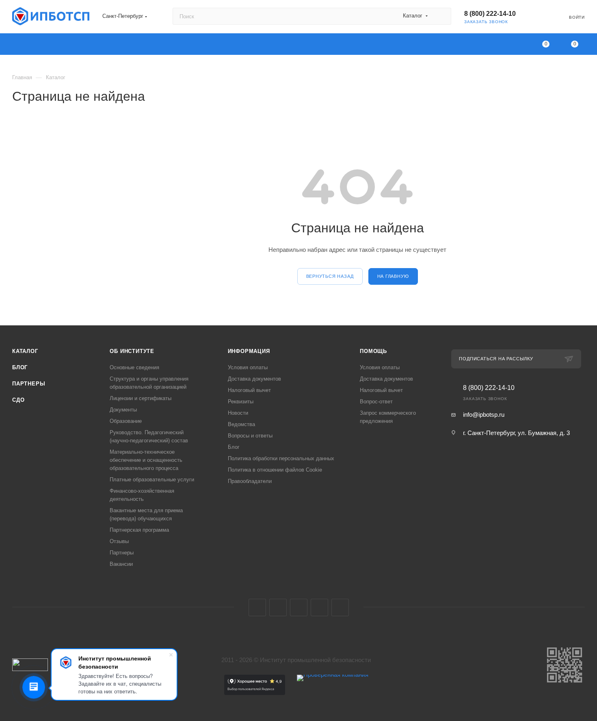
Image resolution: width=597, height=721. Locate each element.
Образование (126, 421)
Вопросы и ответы (250, 436)
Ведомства (241, 424)
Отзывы (119, 541)
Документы (123, 410)
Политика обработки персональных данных (281, 458)
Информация (249, 351)
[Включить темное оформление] (538, 16)
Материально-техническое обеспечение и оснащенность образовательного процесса (146, 460)
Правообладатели (250, 481)
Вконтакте (257, 607)
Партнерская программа (139, 530)
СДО (18, 400)
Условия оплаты (248, 367)
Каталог (25, 351)
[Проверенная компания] (332, 692)
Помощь (373, 351)
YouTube (298, 607)
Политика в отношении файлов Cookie (275, 470)
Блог (20, 367)
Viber (319, 607)
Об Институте (132, 351)
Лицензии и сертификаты (140, 398)
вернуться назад (330, 276)
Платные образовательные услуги (152, 479)
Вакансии (121, 564)
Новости (238, 413)
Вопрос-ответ (376, 401)
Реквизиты (240, 401)
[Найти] (441, 16)
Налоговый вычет (249, 390)
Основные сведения (134, 367)
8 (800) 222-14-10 (490, 13)
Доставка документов (254, 379)
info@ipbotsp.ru (483, 414)
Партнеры (28, 384)
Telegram (278, 607)
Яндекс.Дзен (340, 607)
